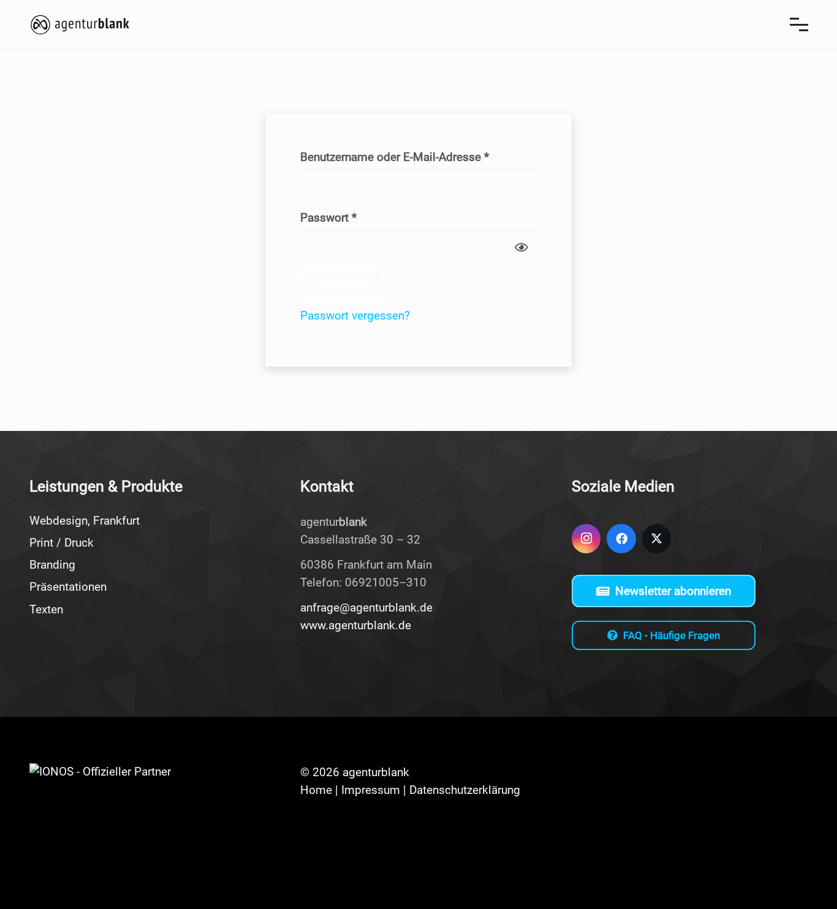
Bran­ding (52, 565)
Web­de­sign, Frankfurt (84, 521)
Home (316, 790)
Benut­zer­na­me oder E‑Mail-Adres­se (408, 157)
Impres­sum (370, 790)
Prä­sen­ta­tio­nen (68, 587)
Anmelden (342, 285)
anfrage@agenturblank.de (366, 607)
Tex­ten (46, 609)
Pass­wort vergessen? (355, 316)
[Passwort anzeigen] (521, 246)
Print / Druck (61, 543)
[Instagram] (586, 538)
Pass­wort (342, 218)
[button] (798, 24)
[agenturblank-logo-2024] (80, 25)
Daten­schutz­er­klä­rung (464, 790)
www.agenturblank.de (355, 625)
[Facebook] (621, 538)
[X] (657, 538)
